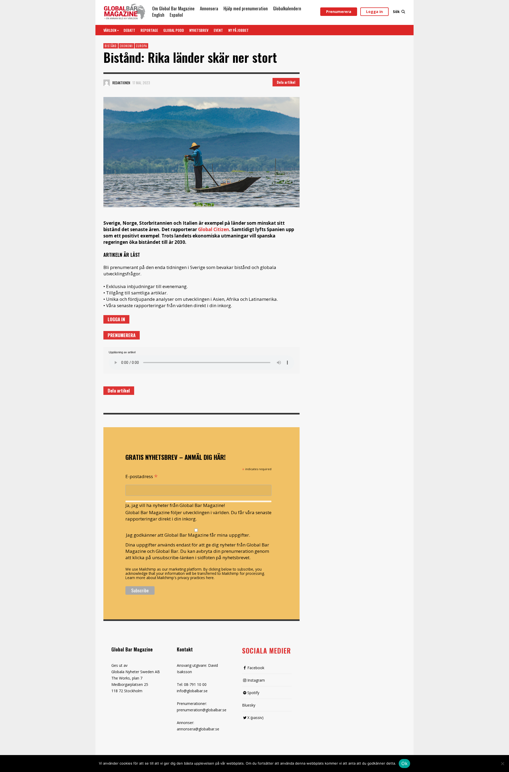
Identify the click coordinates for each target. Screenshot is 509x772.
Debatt (129, 30)
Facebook (255, 667)
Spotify (253, 692)
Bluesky (248, 705)
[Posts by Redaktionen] (106, 83)
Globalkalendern (287, 8)
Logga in (374, 11)
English (158, 14)
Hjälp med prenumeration (245, 8)
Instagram (256, 680)
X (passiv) (255, 717)
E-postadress (141, 476)
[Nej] (502, 764)
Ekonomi (126, 46)
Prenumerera (338, 11)
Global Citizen (213, 229)
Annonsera (209, 8)
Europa (141, 46)
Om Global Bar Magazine (173, 8)
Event (218, 30)
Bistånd (111, 46)
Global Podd (173, 30)
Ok (404, 763)
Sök (396, 11)
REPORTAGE (149, 30)
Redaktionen (121, 82)
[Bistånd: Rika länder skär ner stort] (201, 152)
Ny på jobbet (238, 30)
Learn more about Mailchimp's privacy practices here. (169, 577)
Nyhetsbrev (198, 30)
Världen (109, 30)
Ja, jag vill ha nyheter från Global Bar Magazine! (175, 505)
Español (176, 14)
